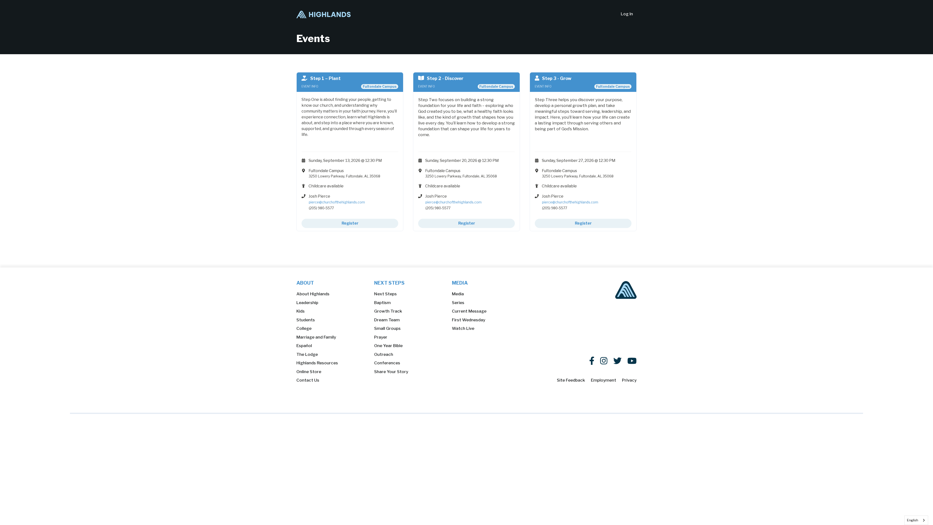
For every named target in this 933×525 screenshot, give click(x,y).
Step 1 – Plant (325, 78)
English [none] (912, 520)
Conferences (387, 362)
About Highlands (312, 293)
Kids (300, 311)
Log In (627, 13)
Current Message (469, 311)
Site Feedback (571, 380)
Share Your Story (391, 371)
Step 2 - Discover (445, 78)
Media (458, 293)
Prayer (380, 337)
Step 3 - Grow (556, 78)
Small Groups (387, 328)
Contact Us (307, 380)
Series (458, 302)
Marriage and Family (316, 337)
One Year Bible (388, 345)
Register (350, 223)
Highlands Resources (317, 362)
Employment (603, 380)
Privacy (629, 380)
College (303, 328)
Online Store (308, 371)
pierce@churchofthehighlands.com (337, 202)
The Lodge (307, 354)
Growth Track (388, 311)
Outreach (383, 354)
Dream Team (387, 319)
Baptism (382, 302)
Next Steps (385, 293)
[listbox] (916, 520)
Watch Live (463, 328)
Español (304, 345)
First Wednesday (468, 319)
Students (305, 319)
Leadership (307, 302)
